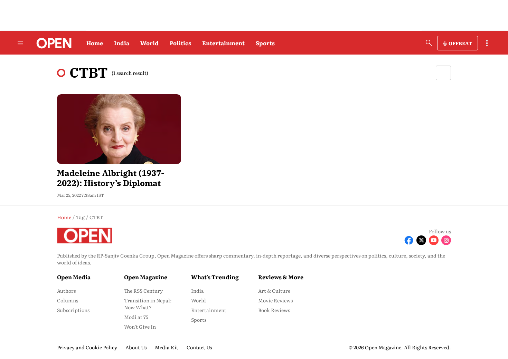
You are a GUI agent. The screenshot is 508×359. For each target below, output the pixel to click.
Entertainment (223, 43)
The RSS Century (143, 290)
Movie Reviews (275, 300)
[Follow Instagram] (446, 240)
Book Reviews (274, 310)
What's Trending (215, 277)
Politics (180, 43)
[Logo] (52, 43)
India (121, 43)
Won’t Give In (140, 326)
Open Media (74, 277)
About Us (136, 347)
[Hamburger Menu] (20, 43)
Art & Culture (274, 290)
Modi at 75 (136, 316)
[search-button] (429, 43)
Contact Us (199, 347)
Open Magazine (145, 277)
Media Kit (166, 347)
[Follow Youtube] (434, 240)
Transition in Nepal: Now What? (148, 304)
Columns (67, 300)
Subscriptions (73, 310)
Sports (265, 43)
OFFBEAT (460, 43)
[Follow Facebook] (409, 240)
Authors (66, 290)
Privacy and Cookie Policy (87, 347)
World (149, 43)
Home (94, 43)
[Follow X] (421, 240)
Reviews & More (280, 277)
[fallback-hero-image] (119, 129)
